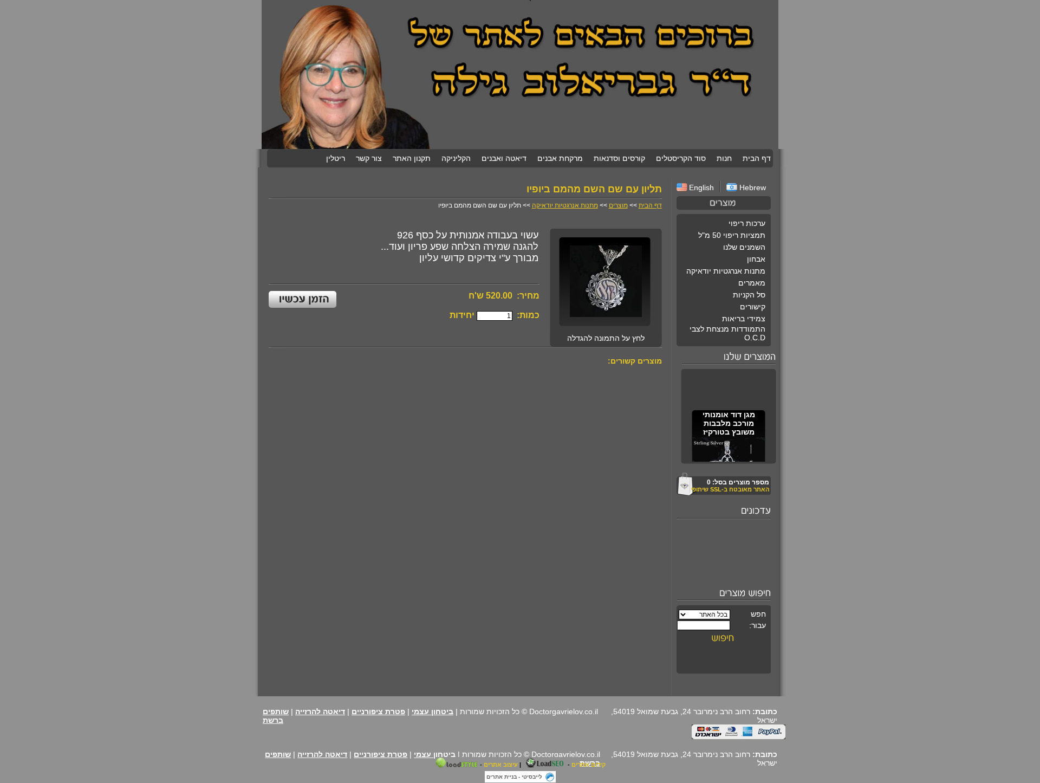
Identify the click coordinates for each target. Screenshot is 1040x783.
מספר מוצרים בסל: (738, 482)
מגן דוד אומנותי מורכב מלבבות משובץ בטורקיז (728, 421)
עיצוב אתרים (501, 764)
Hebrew (751, 187)
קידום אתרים (588, 764)
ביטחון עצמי (432, 711)
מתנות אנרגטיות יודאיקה (565, 205)
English (701, 187)
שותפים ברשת (276, 715)
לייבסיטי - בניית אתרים (514, 777)
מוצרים (618, 205)
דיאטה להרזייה (320, 711)
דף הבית (650, 205)
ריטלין (335, 158)
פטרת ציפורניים (378, 711)
